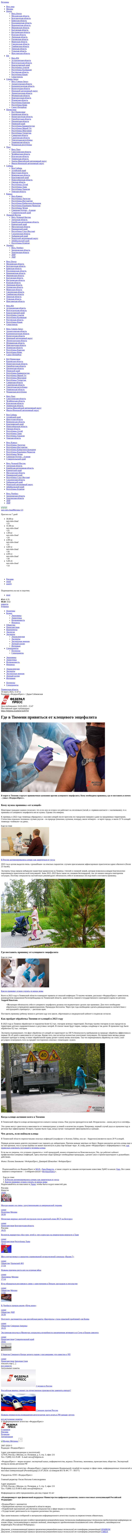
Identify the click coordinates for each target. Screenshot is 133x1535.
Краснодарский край (20, 65)
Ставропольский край (21, 212)
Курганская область (20, 156)
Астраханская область (21, 60)
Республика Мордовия (21, 131)
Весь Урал (15, 149)
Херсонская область (20, 252)
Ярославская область (20, 53)
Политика (10, 611)
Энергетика (16, 618)
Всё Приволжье (18, 112)
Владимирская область (21, 23)
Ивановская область (20, 28)
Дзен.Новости (47, 1169)
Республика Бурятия (20, 243)
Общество (10, 625)
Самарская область (19, 135)
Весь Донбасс (17, 248)
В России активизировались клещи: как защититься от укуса (32, 1179)
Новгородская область (21, 98)
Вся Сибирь (16, 168)
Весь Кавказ (16, 196)
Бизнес (9, 613)
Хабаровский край (19, 236)
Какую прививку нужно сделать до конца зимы (26, 1182)
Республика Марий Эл (21, 128)
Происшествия (12, 627)
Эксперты (10, 634)
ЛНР (13, 255)
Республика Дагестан (20, 198)
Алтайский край (18, 170)
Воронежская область (21, 25)
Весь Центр (16, 13)
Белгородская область (21, 18)
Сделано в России (44, 1386)
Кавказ (9, 194)
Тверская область (19, 49)
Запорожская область (20, 250)
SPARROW (105, 1529)
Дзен (118, 1169)
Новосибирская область (21, 180)
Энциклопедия (18, 637)
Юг (7, 56)
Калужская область (19, 30)
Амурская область (19, 220)
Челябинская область (20, 154)
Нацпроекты (11, 630)
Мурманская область (20, 95)
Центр (9, 11)
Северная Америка (19, 1326)
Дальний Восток (13, 215)
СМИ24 (104, 1532)
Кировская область (19, 114)
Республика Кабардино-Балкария (26, 203)
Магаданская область (20, 227)
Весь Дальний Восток (21, 217)
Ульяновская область (20, 142)
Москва (9, 9)
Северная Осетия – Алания (23, 210)
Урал (8, 147)
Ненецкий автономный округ (24, 91)
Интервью (16, 646)
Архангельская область (21, 84)
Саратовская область (20, 138)
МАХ (37, 1169)
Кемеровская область (20, 175)
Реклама (10, 579)
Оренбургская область (21, 119)
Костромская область (20, 32)
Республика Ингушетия (21, 201)
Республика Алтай (19, 184)
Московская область (20, 16)
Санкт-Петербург (19, 107)
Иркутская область (19, 173)
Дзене (33, 1184)
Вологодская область (20, 88)
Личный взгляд (18, 644)
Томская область (18, 191)
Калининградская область (22, 86)
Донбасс (10, 245)
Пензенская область (20, 121)
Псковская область (19, 100)
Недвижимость (18, 620)
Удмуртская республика (21, 140)
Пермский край (18, 124)
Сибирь (9, 166)
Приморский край (19, 229)
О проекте (5, 1429)
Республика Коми (19, 105)
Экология (10, 632)
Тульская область (18, 51)
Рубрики (5, 606)
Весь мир (10, 6)
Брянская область (19, 21)
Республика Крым (19, 74)
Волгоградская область (21, 63)
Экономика (16, 615)
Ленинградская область (21, 93)
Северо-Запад (12, 79)
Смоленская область (20, 44)
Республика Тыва (19, 187)
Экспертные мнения (20, 641)
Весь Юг (15, 58)
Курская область (18, 35)
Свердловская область (21, 152)
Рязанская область (19, 42)
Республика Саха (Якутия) (23, 231)
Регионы (5, 2)
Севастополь (17, 77)
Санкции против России (47, 1410)
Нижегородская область (22, 117)
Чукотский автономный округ (24, 238)
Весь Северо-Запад (19, 81)
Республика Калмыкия (21, 70)
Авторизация (7, 1436)
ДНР (13, 257)
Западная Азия (21, 1361)
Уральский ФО (17, 1263)
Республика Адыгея (20, 67)
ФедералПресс (48, 1171)
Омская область (18, 182)
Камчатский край (19, 224)
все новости (6, 1366)
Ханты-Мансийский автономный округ (29, 161)
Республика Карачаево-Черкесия (25, 205)
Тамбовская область (20, 46)
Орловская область (19, 39)
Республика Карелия (20, 102)
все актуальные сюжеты (11, 1419)
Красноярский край (20, 177)
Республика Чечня (19, 208)
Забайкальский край (20, 241)
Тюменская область (20, 159)
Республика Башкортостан (23, 126)
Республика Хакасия (20, 189)
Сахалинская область (20, 234)
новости (4, 604)
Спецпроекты (12, 648)
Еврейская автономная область (25, 222)
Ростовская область (20, 72)
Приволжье (11, 109)
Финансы (15, 622)
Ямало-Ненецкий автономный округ (27, 163)
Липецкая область (19, 37)
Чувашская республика (21, 145)
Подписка (15, 651)
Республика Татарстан (21, 133)
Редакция (5, 1434)
